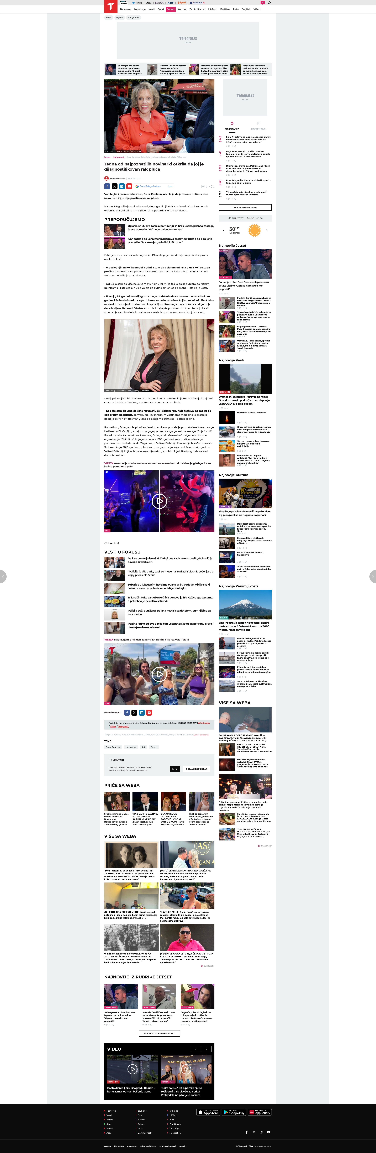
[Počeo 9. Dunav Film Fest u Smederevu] (227, 557)
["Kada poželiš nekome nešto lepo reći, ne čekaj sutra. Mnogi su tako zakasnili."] (227, 571)
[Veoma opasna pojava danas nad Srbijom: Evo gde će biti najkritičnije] (227, 446)
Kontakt (182, 1146)
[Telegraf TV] (269, 1132)
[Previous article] (3, 576)
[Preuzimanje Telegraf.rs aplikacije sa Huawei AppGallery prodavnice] (260, 1112)
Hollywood (118, 157)
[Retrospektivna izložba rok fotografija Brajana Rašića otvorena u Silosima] (227, 543)
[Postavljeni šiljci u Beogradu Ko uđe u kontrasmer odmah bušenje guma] (132, 1069)
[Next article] (372, 576)
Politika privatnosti (167, 1146)
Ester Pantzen (113, 747)
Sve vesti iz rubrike (159, 1033)
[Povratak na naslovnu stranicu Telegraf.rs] (111, 6)
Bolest (154, 747)
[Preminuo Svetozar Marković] (227, 417)
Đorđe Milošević (117, 178)
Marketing (119, 1146)
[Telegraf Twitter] (254, 1132)
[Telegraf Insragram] (261, 1132)
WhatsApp (204, 723)
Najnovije (232, 246)
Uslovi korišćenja (201, 735)
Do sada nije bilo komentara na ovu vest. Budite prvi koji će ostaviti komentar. (130, 769)
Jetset (107, 157)
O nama (107, 1146)
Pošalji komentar (196, 769)
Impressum (132, 1146)
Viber (113, 726)
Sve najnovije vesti (245, 207)
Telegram (123, 726)
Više (256, 9)
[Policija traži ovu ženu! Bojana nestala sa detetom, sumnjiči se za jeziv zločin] (114, 615)
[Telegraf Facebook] (247, 1132)
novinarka (131, 747)
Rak (143, 747)
